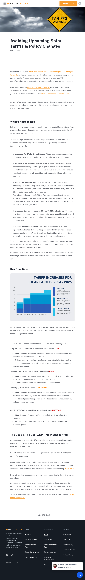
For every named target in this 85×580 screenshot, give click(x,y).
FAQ (45, 564)
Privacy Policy (68, 545)
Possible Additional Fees (50, 546)
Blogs (46, 534)
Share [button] (15, 57)
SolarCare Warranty (31, 557)
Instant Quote (68, 3)
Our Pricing (48, 539)
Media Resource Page (30, 546)
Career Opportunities (32, 552)
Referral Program (31, 539)
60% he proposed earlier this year (55, 94)
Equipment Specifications (49, 558)
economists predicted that (38, 87)
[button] (4, 3)
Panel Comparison (50, 552)
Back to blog (44, 515)
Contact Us (67, 534)
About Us (66, 539)
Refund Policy (68, 555)
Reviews (28, 534)
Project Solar (16, 563)
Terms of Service (69, 550)
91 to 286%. (70, 468)
